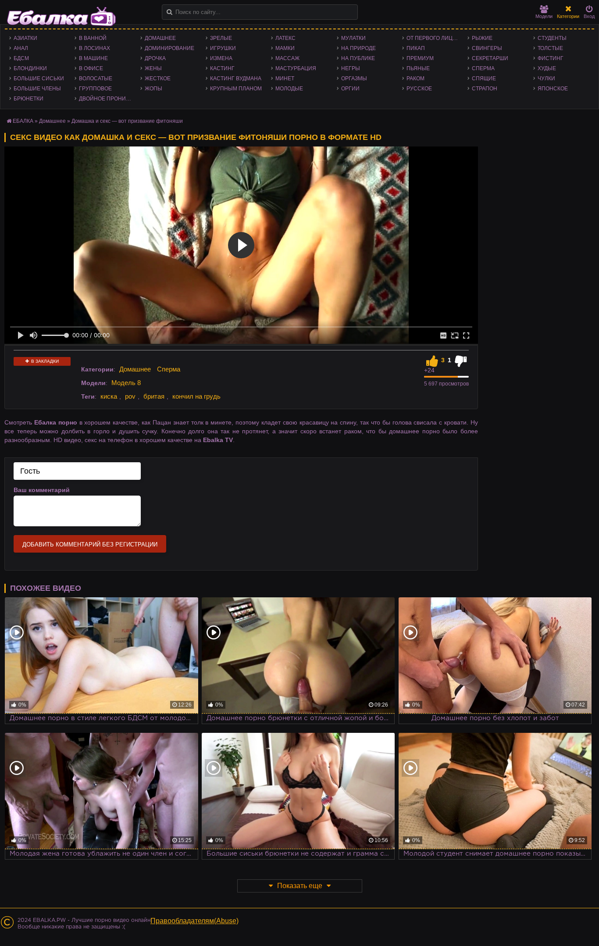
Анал (21, 48)
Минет (284, 78)
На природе (358, 48)
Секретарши (490, 58)
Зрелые (221, 38)
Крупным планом (236, 89)
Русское (419, 89)
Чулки (546, 78)
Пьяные (418, 68)
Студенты (552, 38)
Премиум (420, 58)
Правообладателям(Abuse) (194, 921)
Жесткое (158, 78)
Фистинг (550, 58)
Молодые (289, 89)
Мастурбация (295, 68)
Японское (553, 89)
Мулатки (353, 38)
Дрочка (155, 58)
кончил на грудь (196, 396)
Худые (547, 68)
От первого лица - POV (434, 38)
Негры (350, 68)
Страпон (484, 89)
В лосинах (94, 48)
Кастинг (222, 68)
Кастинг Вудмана (235, 78)
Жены (153, 68)
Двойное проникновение (107, 99)
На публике (358, 58)
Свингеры (487, 48)
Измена (221, 58)
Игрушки (223, 48)
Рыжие (482, 38)
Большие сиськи (39, 78)
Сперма (483, 68)
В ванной (93, 38)
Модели (544, 16)
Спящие (484, 78)
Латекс (285, 38)
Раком (415, 78)
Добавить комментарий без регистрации (89, 544)
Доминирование (169, 48)
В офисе (91, 68)
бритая (153, 396)
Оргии (350, 89)
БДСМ (21, 58)
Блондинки (30, 68)
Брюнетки (28, 99)
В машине (93, 58)
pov (130, 396)
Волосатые (95, 78)
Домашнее (160, 38)
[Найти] (169, 12)
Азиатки (25, 38)
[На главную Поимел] (61, 16)
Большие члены (37, 89)
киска (108, 396)
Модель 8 (126, 382)
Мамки (285, 48)
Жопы (153, 89)
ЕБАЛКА (23, 121)
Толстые (550, 48)
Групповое (95, 89)
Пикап (415, 48)
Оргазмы (354, 78)
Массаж (287, 58)
